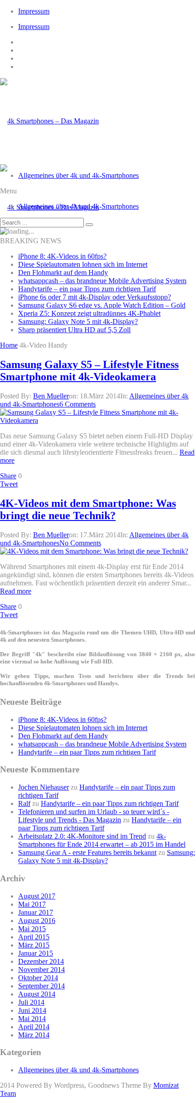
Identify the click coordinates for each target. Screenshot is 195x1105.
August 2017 (36, 896)
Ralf (24, 803)
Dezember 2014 (41, 961)
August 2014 (36, 994)
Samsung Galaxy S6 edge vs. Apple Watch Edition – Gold (101, 305)
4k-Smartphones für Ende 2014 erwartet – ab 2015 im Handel (101, 840)
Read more (15, 591)
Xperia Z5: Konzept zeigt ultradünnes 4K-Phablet (89, 313)
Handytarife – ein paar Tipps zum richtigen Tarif (87, 289)
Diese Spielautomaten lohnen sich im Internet (82, 264)
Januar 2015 (35, 953)
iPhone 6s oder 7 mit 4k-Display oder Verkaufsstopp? (94, 297)
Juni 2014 (32, 1010)
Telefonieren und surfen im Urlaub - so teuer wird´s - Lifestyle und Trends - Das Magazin (93, 816)
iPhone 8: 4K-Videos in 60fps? (62, 256)
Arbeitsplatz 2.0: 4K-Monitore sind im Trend (82, 836)
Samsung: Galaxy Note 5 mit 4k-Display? (78, 321)
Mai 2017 (32, 904)
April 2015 (33, 937)
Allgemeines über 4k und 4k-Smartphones (78, 175)
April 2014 (33, 1027)
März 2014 (33, 1035)
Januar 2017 (35, 912)
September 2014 (41, 986)
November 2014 (41, 969)
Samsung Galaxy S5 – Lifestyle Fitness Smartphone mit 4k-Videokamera (89, 371)
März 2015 (33, 945)
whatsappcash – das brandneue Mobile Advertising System (102, 281)
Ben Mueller (51, 396)
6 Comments (77, 404)
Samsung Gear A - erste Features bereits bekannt (87, 852)
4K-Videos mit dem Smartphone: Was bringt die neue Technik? (88, 509)
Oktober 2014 (38, 978)
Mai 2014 (32, 1018)
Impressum (33, 11)
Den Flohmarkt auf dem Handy (63, 272)
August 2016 (36, 920)
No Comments (80, 543)
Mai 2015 (32, 929)
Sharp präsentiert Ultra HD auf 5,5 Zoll (74, 330)
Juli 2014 (31, 1002)
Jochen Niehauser (43, 787)
